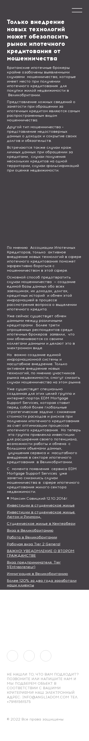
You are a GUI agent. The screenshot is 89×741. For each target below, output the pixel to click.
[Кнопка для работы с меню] (77, 10)
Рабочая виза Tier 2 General (33, 544)
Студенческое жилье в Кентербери (41, 523)
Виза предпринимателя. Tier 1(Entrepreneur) (34, 564)
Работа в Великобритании (32, 537)
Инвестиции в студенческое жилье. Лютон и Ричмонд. (41, 514)
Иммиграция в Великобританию (37, 574)
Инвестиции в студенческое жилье (41, 505)
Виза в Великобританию (30, 530)
